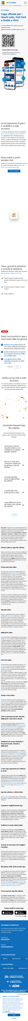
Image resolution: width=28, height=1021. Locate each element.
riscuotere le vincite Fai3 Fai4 (12, 883)
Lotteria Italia (15, 167)
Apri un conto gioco (14, 171)
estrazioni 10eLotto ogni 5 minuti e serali (10, 726)
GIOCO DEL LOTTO (16, 958)
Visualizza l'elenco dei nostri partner (8, 1012)
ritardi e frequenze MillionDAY (15, 755)
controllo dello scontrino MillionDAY (13, 783)
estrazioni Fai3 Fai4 (12, 728)
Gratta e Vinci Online (6, 167)
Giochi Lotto (21, 165)
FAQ (17, 366)
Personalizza (14, 1018)
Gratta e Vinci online (5, 701)
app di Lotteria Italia (5, 796)
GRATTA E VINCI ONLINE (8, 968)
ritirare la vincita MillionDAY (6, 882)
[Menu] (25, 2)
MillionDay (12, 133)
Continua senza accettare (22, 994)
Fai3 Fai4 (17, 133)
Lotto (3, 133)
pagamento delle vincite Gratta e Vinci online (10, 885)
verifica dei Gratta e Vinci (18, 784)
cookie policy (7, 1011)
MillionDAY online (6, 638)
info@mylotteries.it (7, 947)
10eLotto (7, 133)
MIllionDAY (13, 273)
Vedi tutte (15, 514)
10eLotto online (10, 616)
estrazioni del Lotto (21, 725)
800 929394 (5, 939)
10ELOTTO (5, 958)
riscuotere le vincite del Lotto (19, 880)
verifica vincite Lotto (11, 781)
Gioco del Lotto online (13, 573)
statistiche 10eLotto (15, 753)
